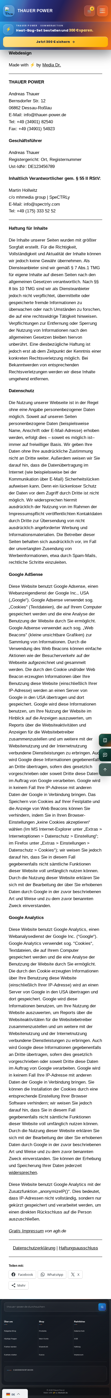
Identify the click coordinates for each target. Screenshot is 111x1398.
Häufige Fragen (10, 1339)
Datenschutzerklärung (34, 1248)
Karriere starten (10, 1355)
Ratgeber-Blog (10, 1331)
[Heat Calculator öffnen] (105, 740)
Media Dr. (51, 65)
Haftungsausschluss (78, 1248)
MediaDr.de (63, 1393)
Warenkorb (43, 1347)
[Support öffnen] (105, 754)
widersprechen (23, 1172)
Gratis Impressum (26, 1231)
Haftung (77, 1347)
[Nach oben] (105, 769)
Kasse (41, 1355)
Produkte (42, 1331)
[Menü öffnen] (102, 10)
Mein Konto (44, 1339)
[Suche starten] (102, 1307)
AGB (76, 1339)
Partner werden (10, 1347)
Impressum (78, 1355)
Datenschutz (79, 1331)
